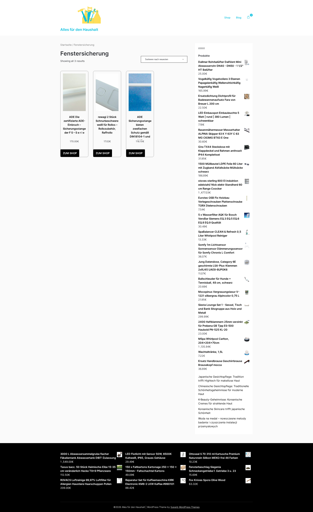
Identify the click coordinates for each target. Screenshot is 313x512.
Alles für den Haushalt (79, 29)
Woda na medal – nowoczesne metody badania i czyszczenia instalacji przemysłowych (222, 422)
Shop (227, 17)
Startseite (66, 44)
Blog (238, 17)
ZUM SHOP (70, 153)
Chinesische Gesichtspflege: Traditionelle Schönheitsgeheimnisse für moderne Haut (223, 390)
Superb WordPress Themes (185, 507)
